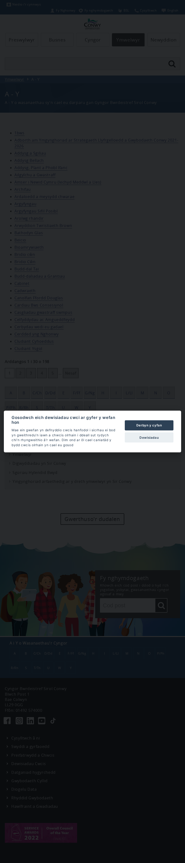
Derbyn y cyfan (149, 425)
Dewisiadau (149, 437)
